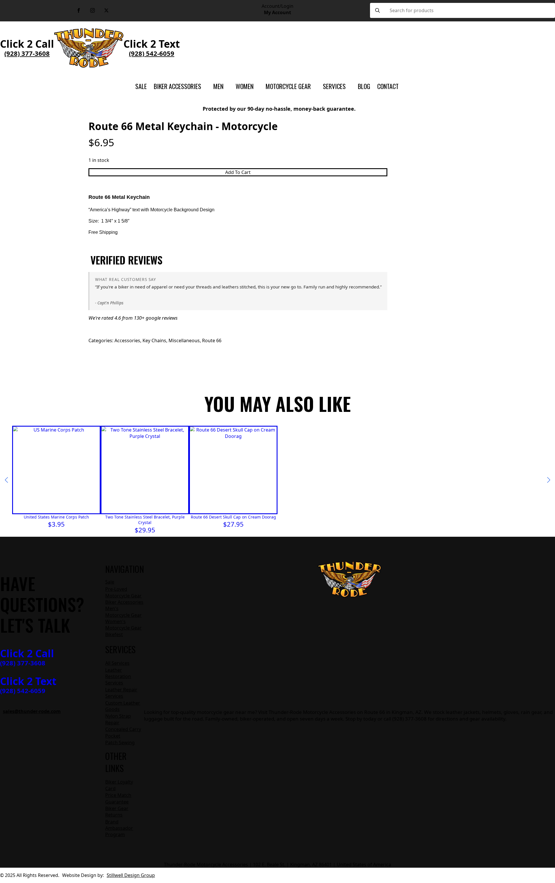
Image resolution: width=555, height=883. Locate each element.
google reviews (161, 317)
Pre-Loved (116, 589)
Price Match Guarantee (118, 798)
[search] (377, 10)
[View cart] (412, 86)
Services (334, 86)
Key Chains (154, 340)
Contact (388, 86)
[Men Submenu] (226, 86)
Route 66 (211, 340)
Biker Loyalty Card (119, 785)
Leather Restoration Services (118, 676)
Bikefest (114, 634)
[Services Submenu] (348, 86)
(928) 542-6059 (151, 53)
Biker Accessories (177, 86)
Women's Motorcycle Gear (123, 624)
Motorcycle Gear (288, 86)
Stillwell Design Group (131, 875)
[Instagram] (92, 10)
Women (245, 86)
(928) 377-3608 (27, 53)
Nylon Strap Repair (118, 719)
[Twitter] (106, 10)
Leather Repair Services (121, 692)
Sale (141, 86)
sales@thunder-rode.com (32, 711)
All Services (117, 663)
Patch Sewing (120, 742)
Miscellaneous (184, 340)
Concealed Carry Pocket (123, 732)
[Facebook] (78, 10)
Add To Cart (238, 172)
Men (218, 86)
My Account (277, 12)
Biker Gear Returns (116, 811)
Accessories (127, 340)
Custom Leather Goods (122, 706)
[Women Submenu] (256, 86)
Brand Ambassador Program (119, 828)
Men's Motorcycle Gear (123, 611)
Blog (364, 86)
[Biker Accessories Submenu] (203, 86)
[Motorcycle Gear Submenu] (313, 86)
